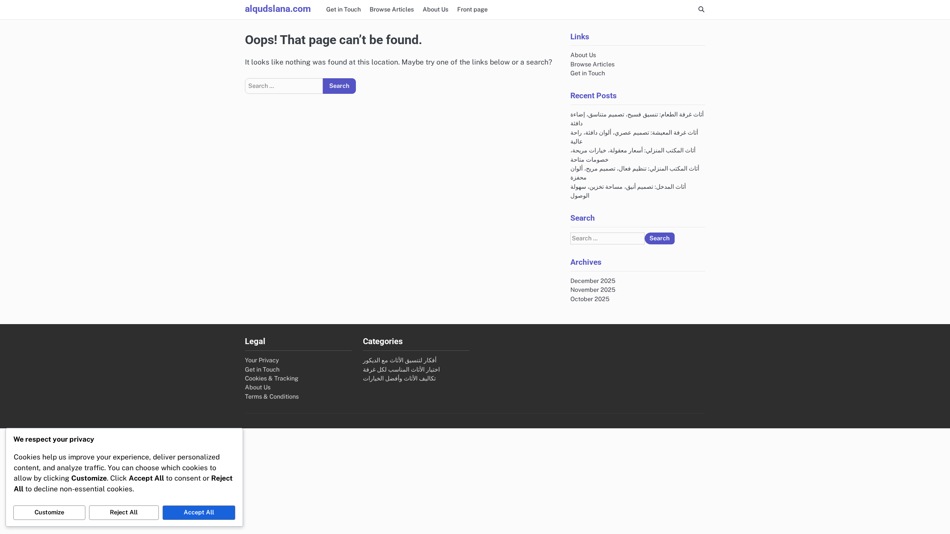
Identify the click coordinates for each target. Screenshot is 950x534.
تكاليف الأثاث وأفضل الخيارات (399, 378)
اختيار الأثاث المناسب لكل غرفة (401, 369)
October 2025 (589, 299)
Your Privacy (262, 360)
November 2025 (592, 289)
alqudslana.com (278, 8)
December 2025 (592, 280)
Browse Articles (392, 9)
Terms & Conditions (272, 396)
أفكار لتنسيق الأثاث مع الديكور (399, 360)
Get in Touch (343, 9)
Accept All (199, 512)
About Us (435, 9)
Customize (49, 512)
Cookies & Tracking (271, 378)
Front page (472, 9)
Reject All (124, 512)
